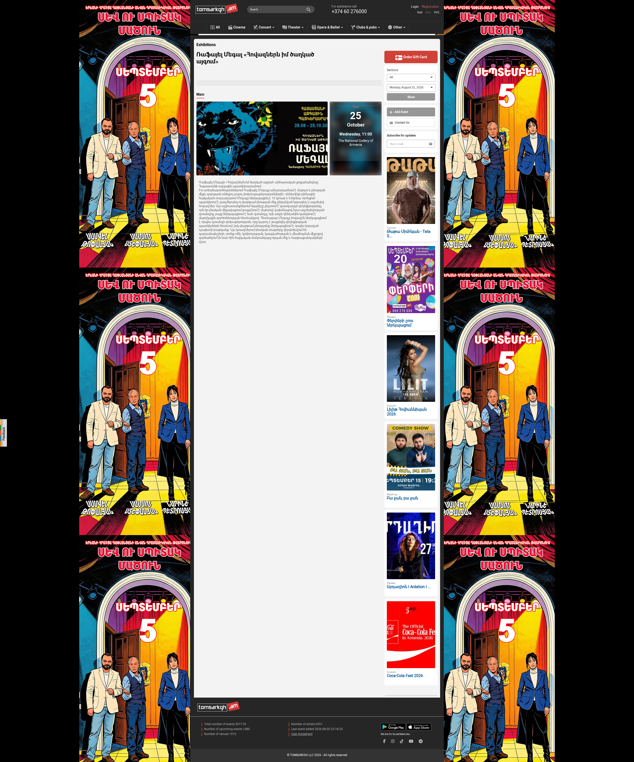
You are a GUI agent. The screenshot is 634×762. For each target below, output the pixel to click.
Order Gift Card (414, 57)
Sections (392, 70)
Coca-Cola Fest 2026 (405, 675)
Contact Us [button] (401, 122)
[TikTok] (401, 741)
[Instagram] (393, 741)
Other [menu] (398, 27)
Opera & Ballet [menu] (329, 27)
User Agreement (302, 734)
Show (411, 97)
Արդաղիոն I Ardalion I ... (409, 586)
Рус (437, 12)
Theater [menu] (294, 27)
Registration (430, 7)
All (218, 27)
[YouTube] (411, 741)
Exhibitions (206, 45)
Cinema (239, 27)
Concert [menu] (265, 27)
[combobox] (411, 78)
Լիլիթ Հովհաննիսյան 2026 (407, 411)
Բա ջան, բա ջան (402, 498)
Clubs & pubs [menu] (366, 27)
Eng (428, 12)
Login (415, 7)
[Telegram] (421, 741)
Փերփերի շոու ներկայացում (400, 323)
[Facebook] (384, 741)
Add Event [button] (401, 112)
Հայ (419, 12)
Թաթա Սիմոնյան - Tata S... (408, 234)
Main (200, 94)
